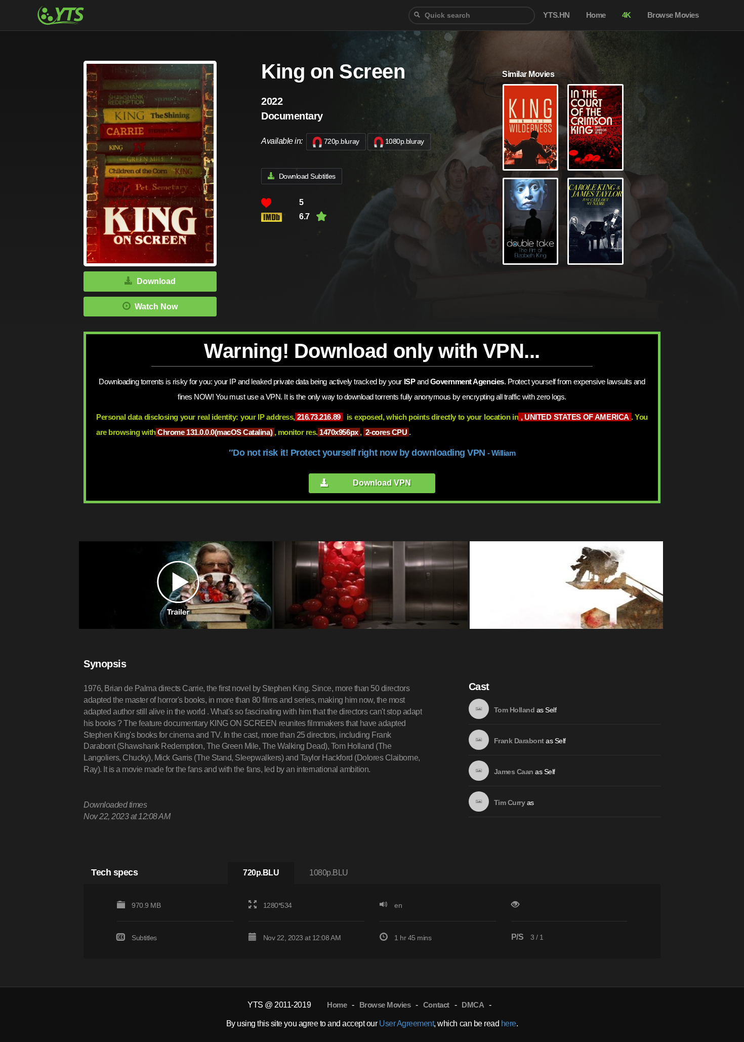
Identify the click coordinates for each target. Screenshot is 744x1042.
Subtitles (144, 938)
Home (337, 1004)
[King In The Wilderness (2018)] (530, 127)
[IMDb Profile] (479, 709)
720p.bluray (341, 141)
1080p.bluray (404, 141)
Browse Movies (385, 1004)
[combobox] (471, 15)
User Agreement (406, 1023)
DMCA (473, 1004)
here (508, 1023)
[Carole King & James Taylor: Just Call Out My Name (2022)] (595, 221)
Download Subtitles (307, 176)
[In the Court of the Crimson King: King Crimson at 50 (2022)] (595, 127)
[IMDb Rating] (280, 217)
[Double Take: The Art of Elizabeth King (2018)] (530, 221)
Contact (436, 1004)
